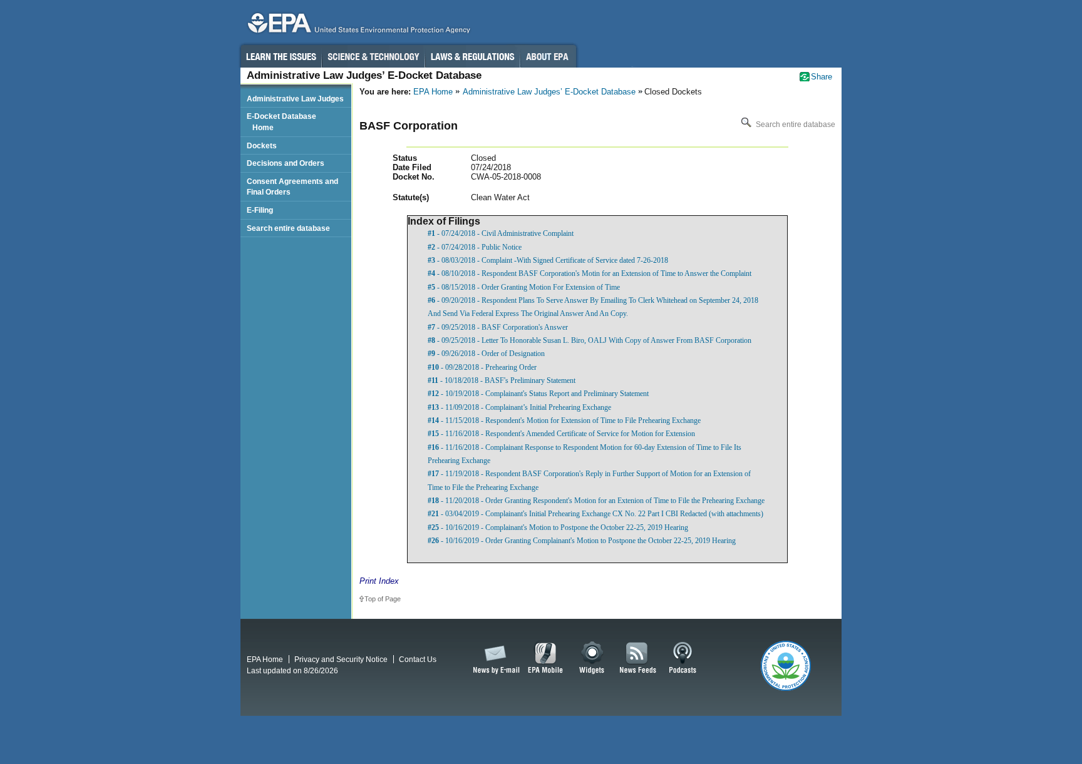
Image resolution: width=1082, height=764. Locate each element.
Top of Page (382, 599)
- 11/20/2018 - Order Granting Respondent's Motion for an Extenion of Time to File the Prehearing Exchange (596, 500)
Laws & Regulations (472, 56)
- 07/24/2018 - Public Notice (475, 247)
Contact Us (417, 659)
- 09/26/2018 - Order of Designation (486, 353)
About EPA (548, 56)
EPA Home (433, 91)
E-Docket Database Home (281, 121)
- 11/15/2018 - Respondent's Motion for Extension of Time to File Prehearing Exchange (564, 420)
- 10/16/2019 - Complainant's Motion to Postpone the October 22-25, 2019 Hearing (558, 527)
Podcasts (682, 658)
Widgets (592, 658)
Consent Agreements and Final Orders (292, 186)
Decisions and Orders (285, 163)
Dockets (262, 145)
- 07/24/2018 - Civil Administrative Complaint (501, 233)
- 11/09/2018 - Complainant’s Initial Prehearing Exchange (519, 407)
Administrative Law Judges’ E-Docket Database (549, 91)
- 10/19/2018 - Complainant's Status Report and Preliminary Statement (538, 393)
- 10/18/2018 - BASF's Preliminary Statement (501, 380)
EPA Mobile (545, 658)
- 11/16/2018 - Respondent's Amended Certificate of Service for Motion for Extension (561, 433)
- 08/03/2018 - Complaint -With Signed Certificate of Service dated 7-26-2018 (548, 260)
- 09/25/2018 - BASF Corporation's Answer (498, 327)
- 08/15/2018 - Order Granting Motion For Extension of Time (524, 287)
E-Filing (260, 210)
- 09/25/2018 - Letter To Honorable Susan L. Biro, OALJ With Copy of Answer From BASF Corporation (589, 340)
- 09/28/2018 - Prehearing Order (482, 367)
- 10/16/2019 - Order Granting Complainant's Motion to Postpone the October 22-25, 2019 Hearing (582, 540)
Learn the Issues (280, 56)
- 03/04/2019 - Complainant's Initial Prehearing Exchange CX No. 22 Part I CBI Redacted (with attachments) (595, 513)
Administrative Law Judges (295, 98)
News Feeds (638, 658)
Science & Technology (373, 56)
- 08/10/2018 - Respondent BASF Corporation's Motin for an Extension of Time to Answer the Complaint (589, 273)
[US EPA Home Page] (357, 26)
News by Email (494, 658)
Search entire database (794, 124)
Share (821, 76)
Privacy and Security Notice (341, 659)
